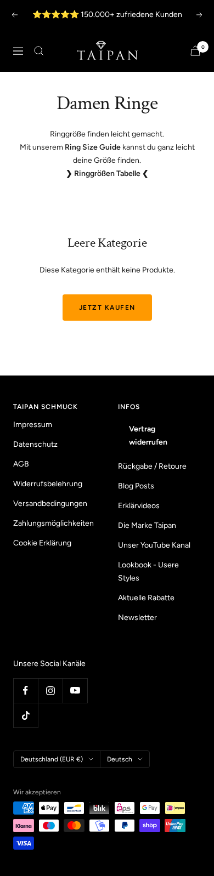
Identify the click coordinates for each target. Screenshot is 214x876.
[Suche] (39, 51)
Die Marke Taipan (147, 525)
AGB (21, 464)
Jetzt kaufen (107, 307)
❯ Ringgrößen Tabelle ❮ (107, 173)
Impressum (32, 424)
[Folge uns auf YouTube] (75, 690)
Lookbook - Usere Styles (148, 571)
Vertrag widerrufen (148, 435)
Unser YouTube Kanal (154, 545)
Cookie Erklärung (42, 543)
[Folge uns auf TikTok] (25, 715)
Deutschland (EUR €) (51, 759)
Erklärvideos (139, 505)
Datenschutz (35, 444)
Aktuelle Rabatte (146, 597)
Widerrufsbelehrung (47, 483)
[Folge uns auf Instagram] (50, 690)
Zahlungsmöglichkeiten (53, 523)
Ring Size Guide (93, 147)
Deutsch (119, 759)
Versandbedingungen (50, 503)
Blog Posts (136, 486)
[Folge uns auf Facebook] (25, 690)
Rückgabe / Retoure (152, 466)
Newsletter (137, 617)
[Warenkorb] (195, 50)
